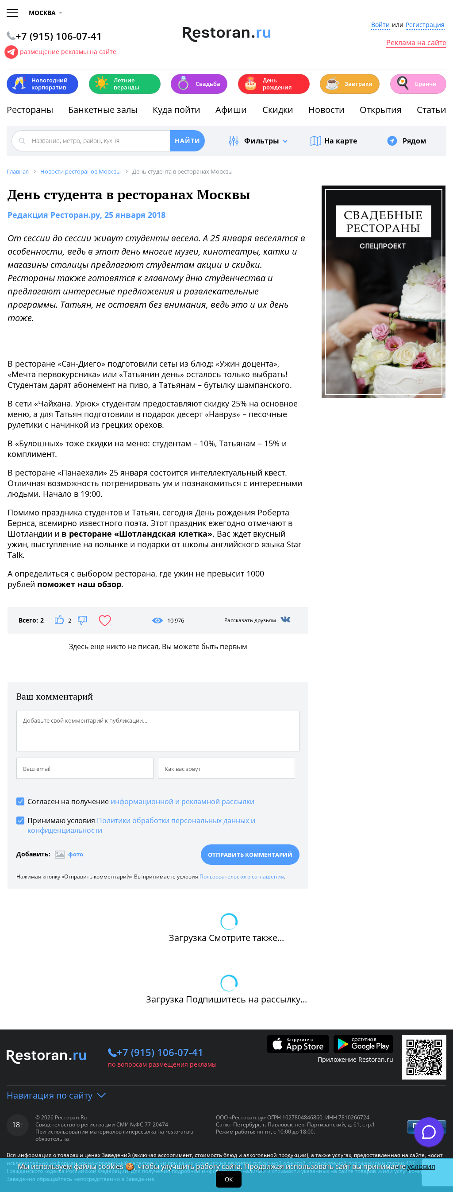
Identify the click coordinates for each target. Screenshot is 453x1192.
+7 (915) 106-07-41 (160, 1052)
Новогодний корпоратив (40, 83)
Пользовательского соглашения (242, 876)
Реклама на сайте (416, 43)
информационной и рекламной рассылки (182, 801)
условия (421, 1166)
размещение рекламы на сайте (68, 51)
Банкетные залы (103, 110)
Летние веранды (116, 83)
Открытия (381, 110)
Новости (326, 110)
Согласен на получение (140, 801)
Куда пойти (176, 110)
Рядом (414, 141)
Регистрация (425, 25)
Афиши (231, 110)
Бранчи (416, 83)
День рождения (267, 83)
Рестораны (30, 110)
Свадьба (198, 83)
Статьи (431, 110)
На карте (340, 141)
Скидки (277, 110)
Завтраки (348, 83)
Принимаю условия (141, 825)
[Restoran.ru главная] (227, 34)
